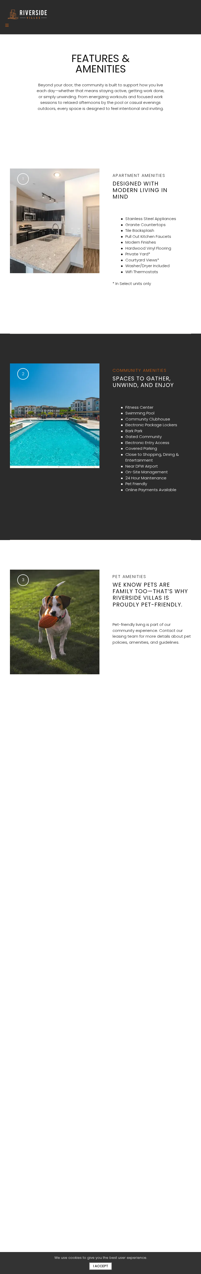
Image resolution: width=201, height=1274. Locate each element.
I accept (100, 1266)
